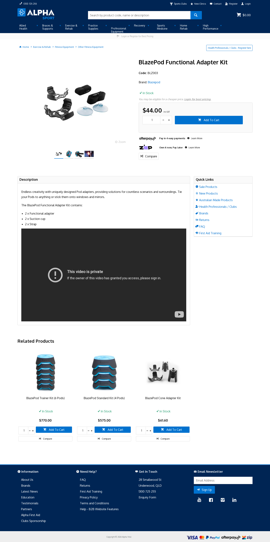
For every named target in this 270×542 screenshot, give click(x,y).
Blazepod (154, 82)
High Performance (210, 27)
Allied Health (23, 27)
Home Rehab (184, 27)
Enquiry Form (147, 497)
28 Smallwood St (150, 480)
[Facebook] (211, 500)
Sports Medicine (162, 27)
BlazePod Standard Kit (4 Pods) (104, 398)
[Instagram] (222, 500)
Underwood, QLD (150, 485)
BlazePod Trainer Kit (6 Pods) (45, 398)
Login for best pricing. (197, 99)
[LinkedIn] (234, 500)
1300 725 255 (147, 491)
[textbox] (139, 15)
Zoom (122, 141)
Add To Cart (211, 120)
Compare (151, 156)
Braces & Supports (47, 27)
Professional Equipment (118, 30)
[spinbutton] (151, 120)
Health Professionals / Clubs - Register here (229, 48)
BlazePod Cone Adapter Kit (163, 398)
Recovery (139, 25)
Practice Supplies (93, 27)
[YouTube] (199, 500)
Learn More (196, 138)
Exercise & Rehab (71, 27)
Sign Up (207, 490)
